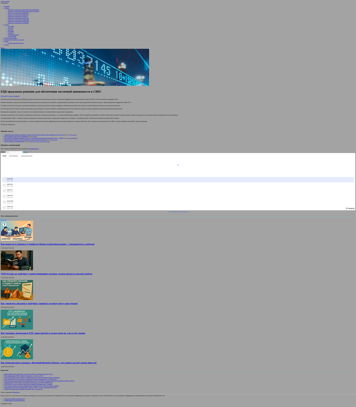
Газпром (10, 33)
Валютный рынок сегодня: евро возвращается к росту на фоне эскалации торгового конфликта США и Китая (39, 381)
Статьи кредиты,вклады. (16, 43)
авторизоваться (34, 148)
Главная (6, 6)
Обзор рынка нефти (10, 38)
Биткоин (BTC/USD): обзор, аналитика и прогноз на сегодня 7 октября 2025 (28, 382)
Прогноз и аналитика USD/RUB (18, 23)
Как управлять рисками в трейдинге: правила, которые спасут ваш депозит (39, 303)
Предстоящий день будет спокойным (16, 136)
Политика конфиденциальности (14, 399)
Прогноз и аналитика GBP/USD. (18, 13)
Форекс (6, 8)
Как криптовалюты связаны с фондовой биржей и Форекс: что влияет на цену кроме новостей (49, 362)
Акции (6, 25)
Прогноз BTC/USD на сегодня (14, 40)
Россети (10, 30)
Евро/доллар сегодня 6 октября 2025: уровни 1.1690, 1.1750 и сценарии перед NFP (30, 387)
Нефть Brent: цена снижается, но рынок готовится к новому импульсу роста (28, 374)
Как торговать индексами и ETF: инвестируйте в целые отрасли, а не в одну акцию (43, 333)
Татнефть (11, 26)
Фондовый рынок (72, 138)
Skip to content (5, 1)
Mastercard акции (13, 35)
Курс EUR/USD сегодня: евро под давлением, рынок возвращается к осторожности (30, 379)
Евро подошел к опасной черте (14, 141)
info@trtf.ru (16, 392)
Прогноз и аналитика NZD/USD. (18, 19)
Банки (6, 41)
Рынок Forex (73, 135)
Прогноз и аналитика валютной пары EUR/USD (23, 9)
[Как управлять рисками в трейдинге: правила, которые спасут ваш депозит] (17, 299)
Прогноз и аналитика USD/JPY (18, 16)
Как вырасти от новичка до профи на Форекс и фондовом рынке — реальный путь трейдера (47, 244)
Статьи (6, 45)
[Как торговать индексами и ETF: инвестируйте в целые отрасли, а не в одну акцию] (17, 329)
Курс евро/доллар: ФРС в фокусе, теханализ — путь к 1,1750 (23, 376)
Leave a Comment (14, 96)
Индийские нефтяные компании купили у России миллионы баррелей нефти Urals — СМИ (33, 138)
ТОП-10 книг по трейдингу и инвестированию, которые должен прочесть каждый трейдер (46, 274)
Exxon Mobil (12, 36)
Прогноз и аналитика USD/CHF (18, 14)
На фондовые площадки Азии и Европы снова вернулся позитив (25, 140)
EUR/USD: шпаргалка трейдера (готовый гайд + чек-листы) (23, 389)
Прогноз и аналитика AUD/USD (18, 21)
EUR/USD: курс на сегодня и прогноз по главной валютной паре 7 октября (28, 384)
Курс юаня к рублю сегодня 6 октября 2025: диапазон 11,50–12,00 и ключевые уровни (31, 386)
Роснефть (11, 31)
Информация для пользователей (14, 400)
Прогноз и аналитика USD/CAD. (18, 18)
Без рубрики (5, 87)
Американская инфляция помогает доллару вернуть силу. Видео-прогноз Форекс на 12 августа (34, 135)
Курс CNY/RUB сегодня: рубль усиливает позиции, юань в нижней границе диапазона (32, 377)
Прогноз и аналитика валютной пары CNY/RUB (23, 11)
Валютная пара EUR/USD (43, 141)
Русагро (10, 28)
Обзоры (35, 136)
